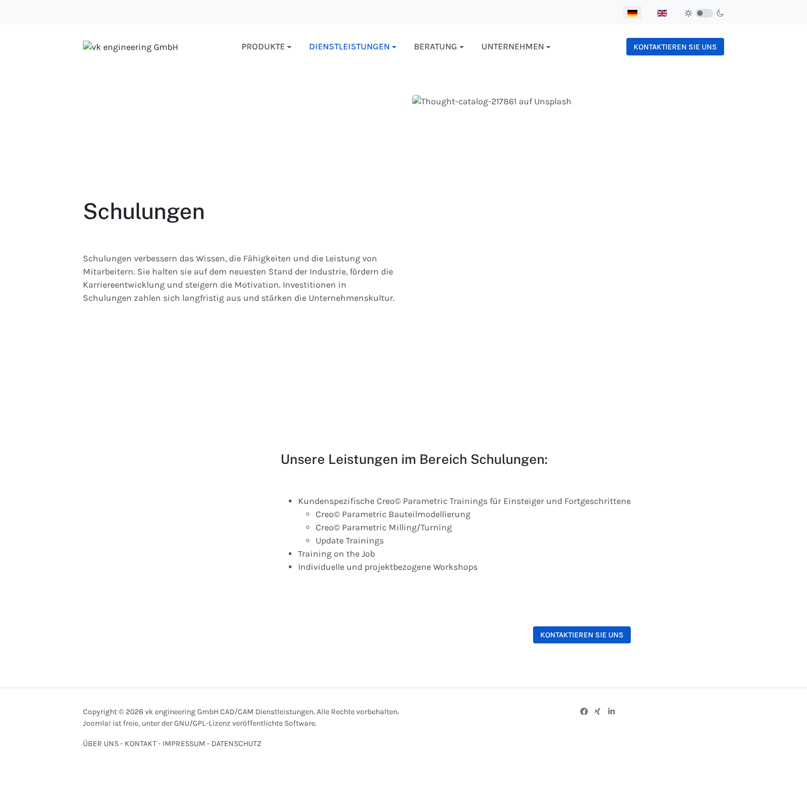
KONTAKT (141, 743)
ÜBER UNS (101, 743)
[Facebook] (584, 711)
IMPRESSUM (183, 743)
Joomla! (97, 723)
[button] (266, 47)
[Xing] (597, 711)
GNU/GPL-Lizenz (202, 723)
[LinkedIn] (611, 711)
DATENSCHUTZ (236, 743)
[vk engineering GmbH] (130, 46)
